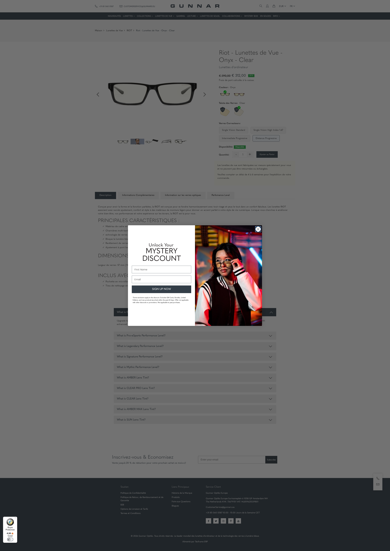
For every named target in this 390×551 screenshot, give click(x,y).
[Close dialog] (258, 229)
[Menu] (15, 518)
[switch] (10, 539)
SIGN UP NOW (161, 289)
